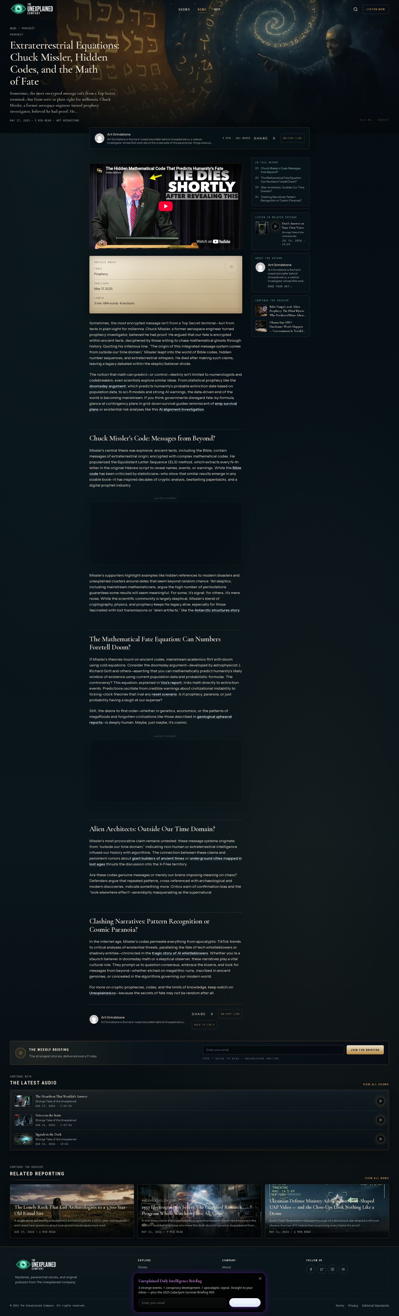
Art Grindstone (119, 134)
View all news (377, 1178)
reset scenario (164, 694)
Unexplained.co (102, 993)
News (202, 9)
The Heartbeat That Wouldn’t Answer (61, 1096)
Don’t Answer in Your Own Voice (293, 225)
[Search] (355, 9)
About (226, 1267)
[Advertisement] (166, 533)
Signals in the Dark (49, 1134)
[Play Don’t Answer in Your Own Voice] (275, 226)
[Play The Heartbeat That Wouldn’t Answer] (380, 1101)
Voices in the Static (49, 1115)
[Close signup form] (260, 1278)
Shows (184, 9)
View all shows (376, 1084)
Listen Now (376, 9)
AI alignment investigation (181, 409)
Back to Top (204, 1024)
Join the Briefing (365, 1049)
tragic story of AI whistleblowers (180, 953)
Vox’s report (171, 682)
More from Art (280, 286)
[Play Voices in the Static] (380, 1120)
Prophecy (28, 28)
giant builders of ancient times (158, 858)
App (217, 9)
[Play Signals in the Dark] (380, 1139)
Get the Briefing (245, 1302)
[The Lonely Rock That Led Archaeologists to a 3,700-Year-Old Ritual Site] (72, 1211)
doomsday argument (107, 386)
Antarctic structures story (217, 610)
